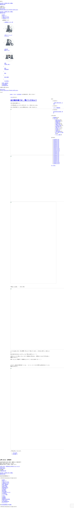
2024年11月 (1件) (56, 163)
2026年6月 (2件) (56, 141)
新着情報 (55, 117)
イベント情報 (4, 494)
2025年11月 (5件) (56, 149)
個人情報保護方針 (5, 501)
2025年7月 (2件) (56, 154)
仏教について (58, 127)
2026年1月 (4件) (56, 147)
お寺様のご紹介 (58, 125)
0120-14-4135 (2, 8)
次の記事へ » (15, 454)
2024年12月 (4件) (56, 162)
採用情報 (4, 498)
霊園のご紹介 (58, 124)
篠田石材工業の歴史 (6, 499)
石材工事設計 (4, 84)
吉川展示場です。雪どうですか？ (23, 100)
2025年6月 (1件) (56, 155)
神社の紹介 (57, 126)
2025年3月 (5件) (56, 158)
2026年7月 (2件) (56, 140)
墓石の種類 (4, 491)
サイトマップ (4, 502)
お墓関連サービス (5, 18)
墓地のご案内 (4, 486)
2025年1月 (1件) (56, 161)
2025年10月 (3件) (56, 150)
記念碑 (56, 130)
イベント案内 (58, 134)
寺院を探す (4, 488)
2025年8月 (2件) (56, 153)
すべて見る (53, 165)
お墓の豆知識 (58, 131)
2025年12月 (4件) (56, 148)
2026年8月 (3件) (56, 139)
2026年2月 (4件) (56, 146)
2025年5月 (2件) (56, 156)
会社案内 (4, 496)
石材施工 (57, 122)
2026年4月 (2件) (56, 144)
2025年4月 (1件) (56, 157)
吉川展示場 (57, 123)
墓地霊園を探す (5, 85)
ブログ (11, 97)
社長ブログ (57, 119)
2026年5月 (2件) (56, 142)
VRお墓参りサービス (6, 492)
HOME (3, 14)
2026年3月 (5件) (56, 145)
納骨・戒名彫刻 (5, 83)
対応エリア (4, 15)
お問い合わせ (2, 468)
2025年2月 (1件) (56, 160)
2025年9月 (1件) (56, 152)
